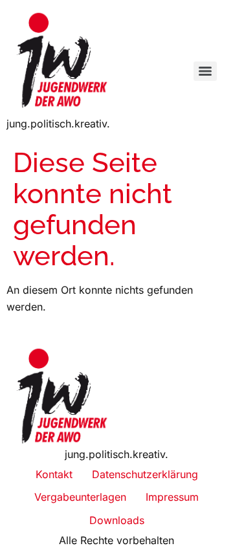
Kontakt (54, 474)
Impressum (172, 496)
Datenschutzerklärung (145, 474)
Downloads (116, 520)
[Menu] (205, 71)
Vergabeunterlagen (80, 496)
